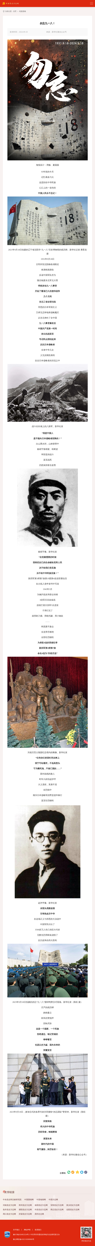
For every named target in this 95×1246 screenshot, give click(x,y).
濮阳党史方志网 (25, 1210)
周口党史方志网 (9, 1214)
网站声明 (27, 1230)
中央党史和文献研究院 (12, 1200)
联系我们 (38, 1230)
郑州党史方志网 (25, 1205)
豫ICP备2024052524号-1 (21, 1234)
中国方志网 (53, 1200)
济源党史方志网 (25, 1214)
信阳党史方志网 (72, 1210)
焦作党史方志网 (9, 1210)
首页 (14, 11)
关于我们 (16, 1230)
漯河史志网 (39, 1214)
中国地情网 (41, 1200)
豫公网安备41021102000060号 (23, 1239)
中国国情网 (29, 1200)
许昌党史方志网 (41, 1210)
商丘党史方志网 (57, 1210)
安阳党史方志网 (57, 1205)
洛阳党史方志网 (41, 1205)
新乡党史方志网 (72, 1205)
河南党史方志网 (9, 1205)
